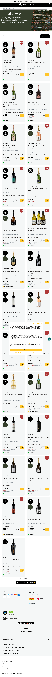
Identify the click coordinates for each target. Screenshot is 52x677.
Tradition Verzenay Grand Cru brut (37, 189)
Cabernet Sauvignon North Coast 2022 (38, 438)
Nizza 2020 (6, 519)
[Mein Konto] (45, 5)
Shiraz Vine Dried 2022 (35, 519)
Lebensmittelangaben (31, 118)
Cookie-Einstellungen (7, 671)
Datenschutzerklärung (7, 661)
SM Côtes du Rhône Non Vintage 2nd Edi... (38, 272)
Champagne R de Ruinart (11, 271)
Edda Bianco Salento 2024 (11, 478)
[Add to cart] (22, 74)
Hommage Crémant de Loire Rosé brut (37, 313)
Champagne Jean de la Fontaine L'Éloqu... (13, 105)
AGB (3, 666)
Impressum (4, 658)
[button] (49, 339)
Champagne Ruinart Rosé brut (37, 105)
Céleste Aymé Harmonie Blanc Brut (37, 395)
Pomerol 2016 (7, 437)
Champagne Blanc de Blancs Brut (13, 394)
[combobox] (26, 8)
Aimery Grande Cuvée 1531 (36, 63)
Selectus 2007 (7, 63)
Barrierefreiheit (5, 668)
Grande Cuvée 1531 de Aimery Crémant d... (12, 147)
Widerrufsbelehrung (7, 663)
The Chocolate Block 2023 (11, 312)
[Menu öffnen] (2, 4)
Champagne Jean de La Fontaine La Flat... (38, 147)
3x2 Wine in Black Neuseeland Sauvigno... (37, 229)
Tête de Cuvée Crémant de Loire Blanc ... (38, 479)
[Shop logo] (26, 4)
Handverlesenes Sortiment (11, 650)
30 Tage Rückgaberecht (11, 653)
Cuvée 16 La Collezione (10, 188)
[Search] (2, 8)
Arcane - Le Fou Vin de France (12, 560)
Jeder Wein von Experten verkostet (14, 647)
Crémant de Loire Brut (10, 230)
